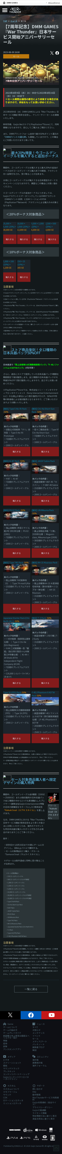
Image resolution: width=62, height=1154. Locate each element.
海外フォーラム (39, 1066)
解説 (34, 1050)
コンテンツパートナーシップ (16, 1074)
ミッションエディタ (12, 1103)
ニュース (14, 21)
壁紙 (5, 1066)
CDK (5, 1098)
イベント (36, 1036)
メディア (11, 1057)
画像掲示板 (37, 1063)
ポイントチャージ (54, 2)
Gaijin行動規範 (39, 1110)
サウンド (7, 1095)
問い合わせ (37, 1089)
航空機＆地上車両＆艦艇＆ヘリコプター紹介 (16, 1037)
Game (10, 1024)
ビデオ (6, 1060)
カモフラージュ (10, 1092)
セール (16, 56)
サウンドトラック (11, 1068)
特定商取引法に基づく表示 (44, 1116)
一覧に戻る (31, 989)
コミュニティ (42, 1057)
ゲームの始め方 (10, 1030)
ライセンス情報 (39, 1113)
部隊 (5, 1046)
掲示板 (35, 1060)
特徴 (5, 1041)
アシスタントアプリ (12, 1049)
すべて (35, 1027)
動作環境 (36, 1095)
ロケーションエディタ (13, 1100)
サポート (40, 1086)
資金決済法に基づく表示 (43, 1119)
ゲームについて (10, 1027)
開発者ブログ (38, 1047)
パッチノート (38, 1044)
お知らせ (36, 1030)
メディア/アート (39, 1041)
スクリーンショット (12, 1063)
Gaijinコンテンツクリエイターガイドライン (16, 1078)
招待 (5, 1043)
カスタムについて (11, 1089)
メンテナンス (38, 1033)
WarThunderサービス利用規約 (45, 1099)
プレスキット (9, 1071)
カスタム (11, 1086)
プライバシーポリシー (42, 1107)
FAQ (34, 1092)
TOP (5, 21)
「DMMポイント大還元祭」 (15, 136)
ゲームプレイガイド (12, 1033)
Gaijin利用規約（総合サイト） (44, 1103)
